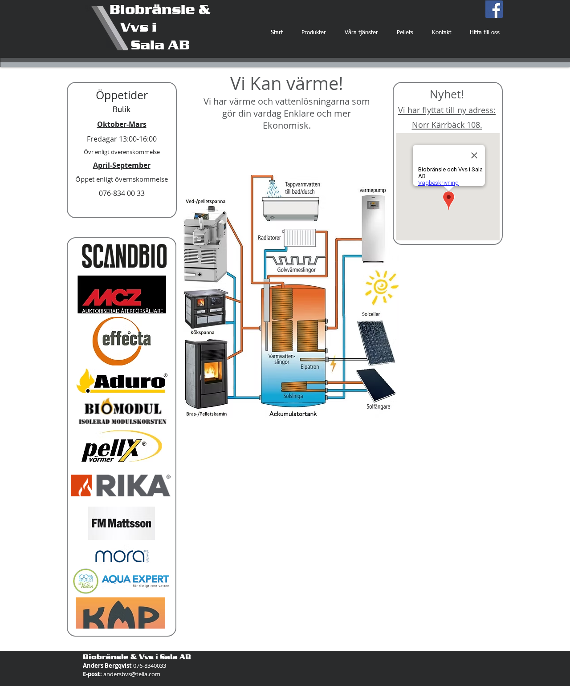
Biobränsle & (160, 9)
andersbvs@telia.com (131, 674)
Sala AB (150, 45)
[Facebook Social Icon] (494, 9)
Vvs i (133, 27)
